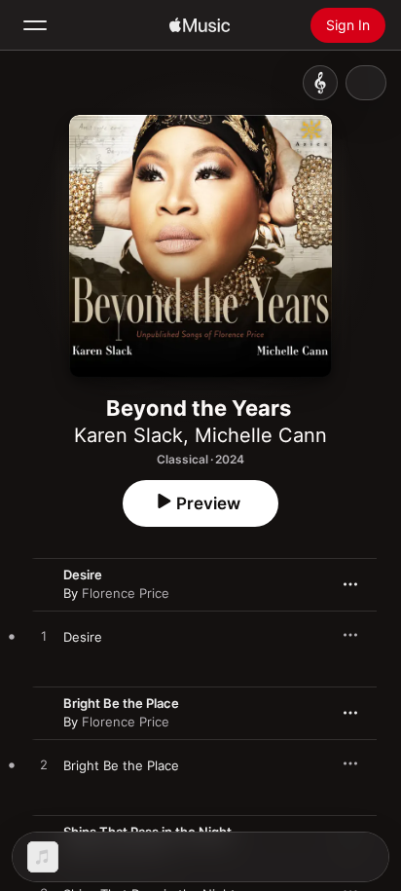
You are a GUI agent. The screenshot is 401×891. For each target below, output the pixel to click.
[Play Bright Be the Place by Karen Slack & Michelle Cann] (43, 765)
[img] (199, 25)
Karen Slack (128, 435)
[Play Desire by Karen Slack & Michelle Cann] (43, 637)
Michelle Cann (261, 435)
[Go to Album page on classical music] (320, 82)
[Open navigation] (35, 25)
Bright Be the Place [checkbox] (121, 765)
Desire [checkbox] (82, 637)
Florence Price (125, 593)
